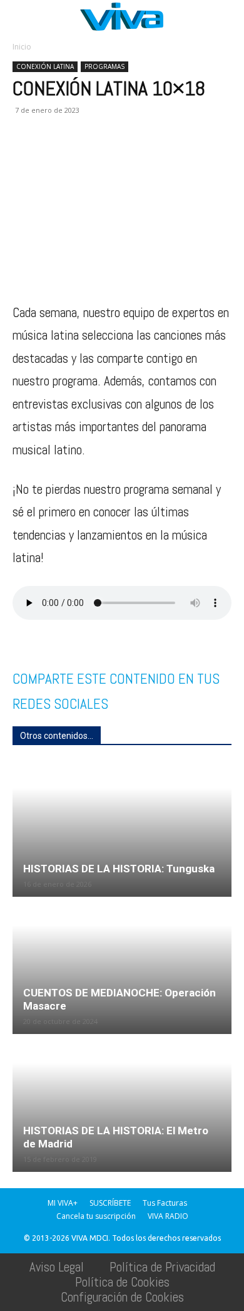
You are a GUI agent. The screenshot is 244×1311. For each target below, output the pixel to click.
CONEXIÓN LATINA (45, 66)
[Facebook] (25, 156)
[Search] (226, 17)
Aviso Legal (56, 1266)
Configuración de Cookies (122, 1296)
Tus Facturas (165, 1203)
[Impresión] (140, 156)
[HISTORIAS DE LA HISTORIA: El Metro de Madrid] (122, 1103)
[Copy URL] (197, 156)
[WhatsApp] (82, 156)
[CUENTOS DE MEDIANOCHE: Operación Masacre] (122, 966)
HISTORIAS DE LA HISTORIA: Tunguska (119, 868)
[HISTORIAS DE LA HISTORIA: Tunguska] (122, 829)
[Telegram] (168, 156)
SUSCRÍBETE (110, 1203)
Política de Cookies (122, 1281)
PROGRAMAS (104, 66)
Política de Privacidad (162, 1266)
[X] (53, 156)
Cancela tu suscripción (96, 1216)
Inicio (22, 46)
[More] (227, 156)
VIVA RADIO (168, 1216)
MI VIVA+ (63, 1203)
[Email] (111, 156)
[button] (21, 17)
